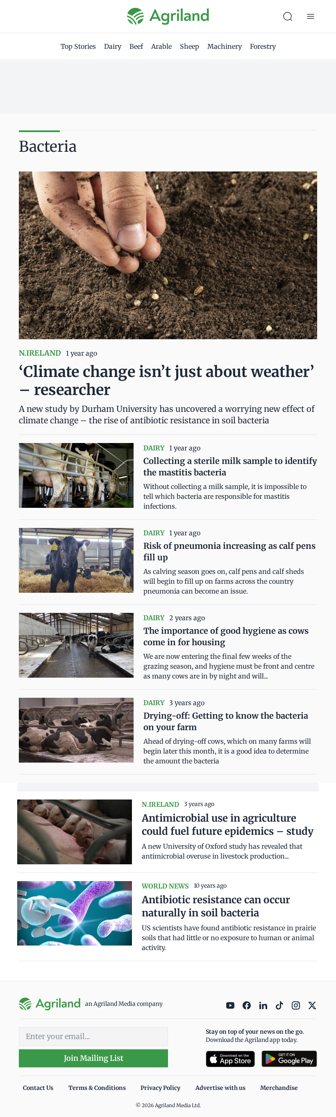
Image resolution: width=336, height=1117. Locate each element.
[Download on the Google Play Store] (289, 1059)
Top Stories (78, 46)
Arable (161, 46)
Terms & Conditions (97, 1088)
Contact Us (38, 1088)
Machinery (224, 46)
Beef (136, 46)
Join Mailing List (93, 1058)
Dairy (112, 46)
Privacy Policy (160, 1088)
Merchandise (279, 1088)
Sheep (189, 46)
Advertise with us (220, 1088)
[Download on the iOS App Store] (230, 1059)
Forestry (263, 46)
